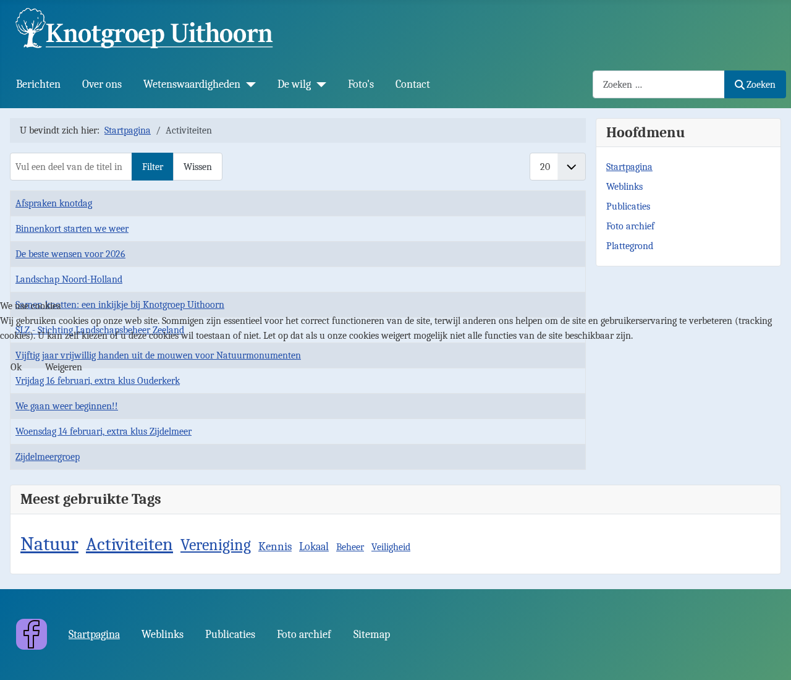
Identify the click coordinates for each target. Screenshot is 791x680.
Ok (16, 367)
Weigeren (63, 367)
